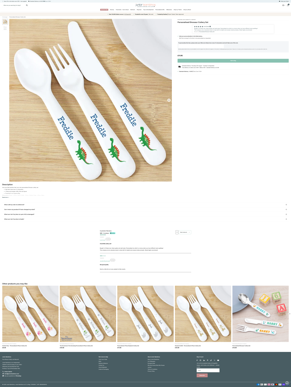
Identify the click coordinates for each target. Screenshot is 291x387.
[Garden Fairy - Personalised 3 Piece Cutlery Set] (30, 314)
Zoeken (27, 5)
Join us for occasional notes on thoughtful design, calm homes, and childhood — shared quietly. (208, 365)
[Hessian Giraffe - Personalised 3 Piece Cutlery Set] (203, 314)
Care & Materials (103, 367)
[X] (214, 360)
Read (5, 197)
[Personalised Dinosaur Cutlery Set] (260, 314)
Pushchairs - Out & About (122, 9)
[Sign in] (283, 5)
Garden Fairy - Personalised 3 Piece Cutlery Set (14, 345)
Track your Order (103, 359)
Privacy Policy (151, 371)
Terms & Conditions (152, 369)
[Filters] (177, 232)
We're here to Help (103, 356)
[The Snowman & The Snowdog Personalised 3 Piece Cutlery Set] (88, 314)
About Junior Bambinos (154, 356)
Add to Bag (233, 60)
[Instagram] (200, 360)
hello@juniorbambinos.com (11, 373)
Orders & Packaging (104, 369)
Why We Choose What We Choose (156, 365)
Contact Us (101, 365)
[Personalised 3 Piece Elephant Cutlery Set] (145, 314)
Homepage (4, 17)
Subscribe (202, 375)
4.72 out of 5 (127, 14)
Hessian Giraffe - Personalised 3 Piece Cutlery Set (188, 345)
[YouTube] (218, 360)
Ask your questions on (12, 376)
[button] (233, 29)
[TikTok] (211, 360)
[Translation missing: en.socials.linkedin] (204, 360)
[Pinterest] (207, 360)
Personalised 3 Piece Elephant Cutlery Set (128, 345)
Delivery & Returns (103, 363)
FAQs (100, 361)
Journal (149, 367)
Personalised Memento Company (187, 19)
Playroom (139, 9)
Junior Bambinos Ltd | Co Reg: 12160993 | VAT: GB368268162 (31, 384)
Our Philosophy (151, 361)
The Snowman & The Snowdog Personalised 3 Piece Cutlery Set (76, 345)
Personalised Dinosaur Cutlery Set (241, 345)
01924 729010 (8, 371)
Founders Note (151, 363)
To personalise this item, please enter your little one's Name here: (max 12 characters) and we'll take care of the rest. (208, 42)
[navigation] (5, 22)
